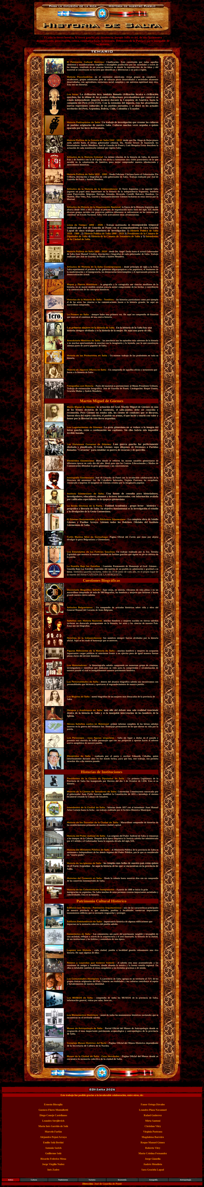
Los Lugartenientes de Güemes (84, 427)
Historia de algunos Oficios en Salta (87, 369)
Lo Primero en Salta (78, 314)
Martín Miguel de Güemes (81, 407)
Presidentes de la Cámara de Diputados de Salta (96, 778)
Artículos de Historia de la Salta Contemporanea (94, 267)
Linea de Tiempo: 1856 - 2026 (85, 225)
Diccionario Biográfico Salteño (84, 590)
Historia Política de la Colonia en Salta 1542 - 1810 (94, 140)
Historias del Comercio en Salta (85, 878)
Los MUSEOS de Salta (80, 997)
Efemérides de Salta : (109, 756)
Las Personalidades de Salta (83, 681)
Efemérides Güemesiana (80, 460)
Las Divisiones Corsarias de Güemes (89, 444)
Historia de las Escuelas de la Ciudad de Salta (93, 822)
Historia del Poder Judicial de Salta (86, 836)
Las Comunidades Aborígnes (83, 978)
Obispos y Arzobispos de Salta (84, 710)
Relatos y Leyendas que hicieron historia (91, 962)
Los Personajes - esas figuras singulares (91, 738)
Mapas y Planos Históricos (82, 284)
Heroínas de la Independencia (84, 638)
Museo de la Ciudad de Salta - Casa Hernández (93, 1056)
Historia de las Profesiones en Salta (87, 355)
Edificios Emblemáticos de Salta (84, 921)
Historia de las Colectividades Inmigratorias (91, 889)
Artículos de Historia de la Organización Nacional (93, 207)
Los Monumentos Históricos (83, 1015)
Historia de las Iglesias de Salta (84, 863)
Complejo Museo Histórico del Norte (87, 1043)
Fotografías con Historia (80, 386)
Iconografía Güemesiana (80, 477)
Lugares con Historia (79, 950)
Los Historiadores (77, 665)
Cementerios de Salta (79, 934)
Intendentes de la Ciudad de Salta (86, 807)
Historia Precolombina (79, 77)
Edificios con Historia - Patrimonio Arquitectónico (94, 907)
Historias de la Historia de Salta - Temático (91, 299)
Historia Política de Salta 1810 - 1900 (87, 174)
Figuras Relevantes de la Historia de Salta (91, 650)
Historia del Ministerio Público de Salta (88, 849)
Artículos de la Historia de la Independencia (92, 189)
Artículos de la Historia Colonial (85, 157)
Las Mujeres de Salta (78, 696)
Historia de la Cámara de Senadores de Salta (115, 236)
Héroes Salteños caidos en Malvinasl (88, 724)
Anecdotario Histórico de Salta (84, 340)
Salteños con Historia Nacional (84, 620)
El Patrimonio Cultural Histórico (85, 62)
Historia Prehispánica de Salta (83, 122)
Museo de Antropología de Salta (84, 1028)
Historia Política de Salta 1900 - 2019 (104, 233)
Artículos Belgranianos (80, 607)
